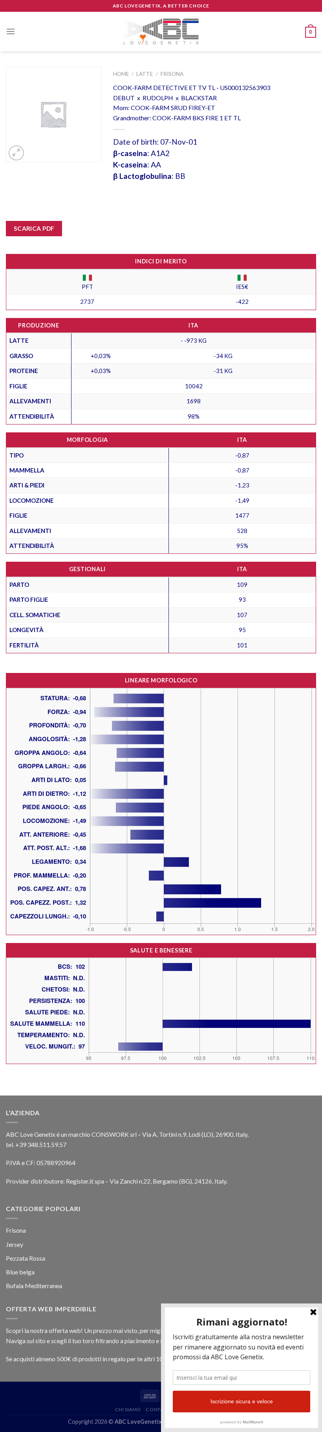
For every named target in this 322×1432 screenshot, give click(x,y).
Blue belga (20, 1272)
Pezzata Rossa (25, 1258)
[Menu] (10, 31)
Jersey (14, 1244)
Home (121, 74)
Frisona (172, 74)
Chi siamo (128, 1409)
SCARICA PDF (34, 228)
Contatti (158, 1409)
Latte (144, 74)
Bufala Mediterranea (34, 1285)
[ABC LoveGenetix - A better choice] (161, 31)
